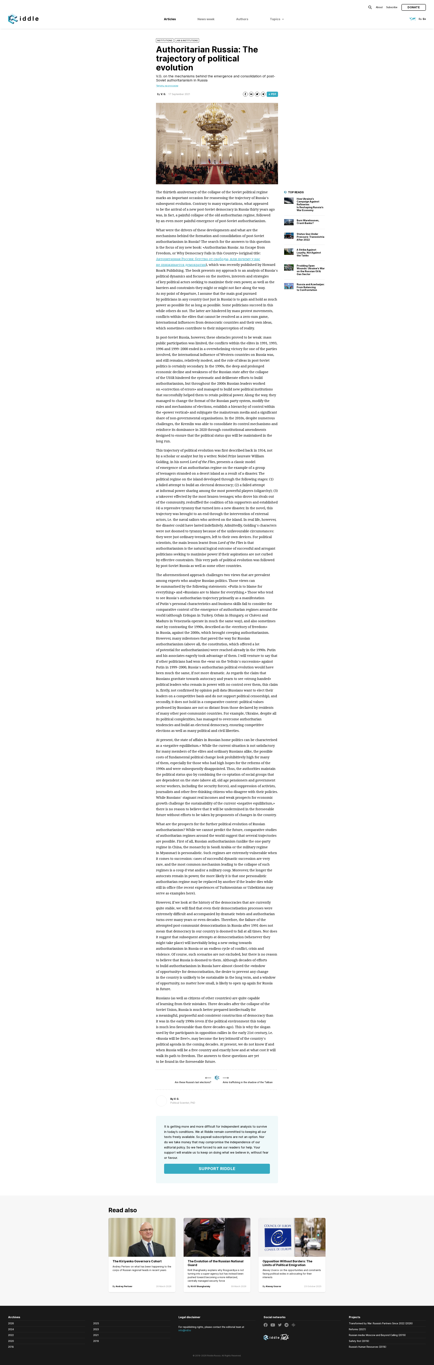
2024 (11, 1329)
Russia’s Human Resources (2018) (367, 1346)
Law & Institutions (187, 40)
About (379, 7)
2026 (11, 1323)
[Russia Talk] (302, 1337)
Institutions (164, 40)
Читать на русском (167, 85)
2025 (96, 1323)
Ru (420, 18)
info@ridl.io (185, 1330)
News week (206, 19)
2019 (96, 1341)
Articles (170, 19)
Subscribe (391, 7)
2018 (11, 1346)
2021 (96, 1335)
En (424, 18)
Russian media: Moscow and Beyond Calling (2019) (377, 1335)
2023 (96, 1329)
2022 (11, 1335)
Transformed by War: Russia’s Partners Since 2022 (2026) (381, 1323)
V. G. (163, 94)
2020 (11, 1341)
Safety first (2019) (359, 1341)
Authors (242, 19)
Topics (275, 19)
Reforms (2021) (357, 1329)
